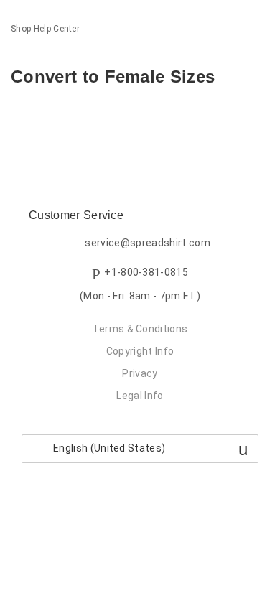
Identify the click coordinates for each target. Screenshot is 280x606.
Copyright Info (140, 351)
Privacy (139, 373)
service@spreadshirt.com (147, 242)
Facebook (22, 117)
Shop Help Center (45, 29)
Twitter (46, 117)
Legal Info (139, 395)
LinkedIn (71, 117)
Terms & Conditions (140, 329)
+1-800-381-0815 (146, 272)
